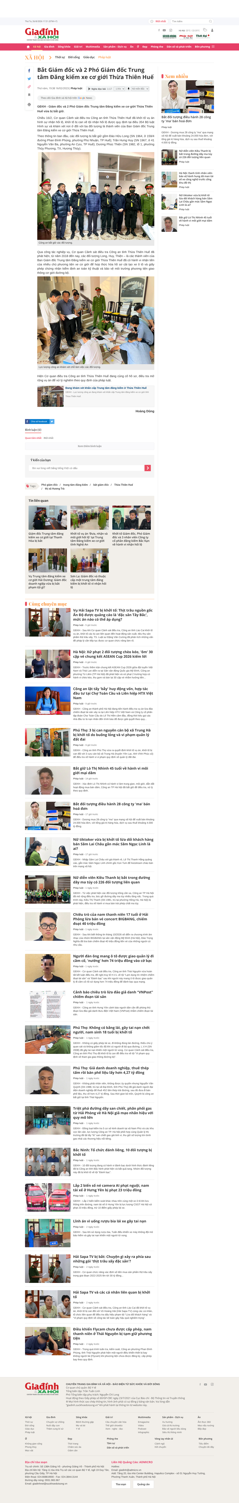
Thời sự (60, 57)
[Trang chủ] (28, 47)
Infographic (143, 1432)
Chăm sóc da (74, 1447)
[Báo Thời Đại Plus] (203, 36)
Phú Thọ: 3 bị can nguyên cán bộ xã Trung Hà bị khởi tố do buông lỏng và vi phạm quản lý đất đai (112, 735)
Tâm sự (111, 1443)
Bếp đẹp (202, 1428)
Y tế (78, 1428)
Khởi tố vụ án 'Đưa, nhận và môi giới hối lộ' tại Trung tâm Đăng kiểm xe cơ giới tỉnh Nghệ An (89, 539)
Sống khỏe (64, 46)
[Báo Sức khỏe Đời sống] (169, 36)
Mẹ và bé (80, 1425)
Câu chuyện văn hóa (116, 1422)
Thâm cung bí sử (55, 1428)
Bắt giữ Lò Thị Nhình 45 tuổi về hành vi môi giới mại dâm (110, 770)
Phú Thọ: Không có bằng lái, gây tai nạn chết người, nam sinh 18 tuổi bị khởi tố (111, 1029)
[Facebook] (159, 30)
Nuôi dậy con (53, 1425)
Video (141, 1425)
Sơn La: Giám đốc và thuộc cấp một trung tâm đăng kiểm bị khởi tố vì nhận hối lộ (88, 581)
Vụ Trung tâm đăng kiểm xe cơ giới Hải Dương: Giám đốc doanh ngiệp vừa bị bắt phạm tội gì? (48, 581)
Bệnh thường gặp (85, 1422)
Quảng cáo (143, 1484)
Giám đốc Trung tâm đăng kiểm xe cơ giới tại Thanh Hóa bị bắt (46, 537)
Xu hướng (167, 1422)
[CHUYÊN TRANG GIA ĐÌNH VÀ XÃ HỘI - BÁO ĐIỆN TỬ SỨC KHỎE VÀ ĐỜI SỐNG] (42, 34)
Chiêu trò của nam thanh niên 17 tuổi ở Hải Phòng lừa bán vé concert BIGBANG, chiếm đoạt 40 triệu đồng (110, 919)
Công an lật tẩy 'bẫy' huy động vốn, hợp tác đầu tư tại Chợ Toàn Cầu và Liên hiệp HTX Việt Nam (113, 693)
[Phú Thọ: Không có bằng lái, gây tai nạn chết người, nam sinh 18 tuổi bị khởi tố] (48, 1039)
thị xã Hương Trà (54, 488)
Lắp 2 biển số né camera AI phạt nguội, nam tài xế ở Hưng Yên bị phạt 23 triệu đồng (111, 1187)
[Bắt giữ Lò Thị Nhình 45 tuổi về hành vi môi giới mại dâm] (48, 780)
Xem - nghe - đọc (114, 1428)
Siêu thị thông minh (172, 1432)
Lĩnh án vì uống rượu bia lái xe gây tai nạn (109, 1221)
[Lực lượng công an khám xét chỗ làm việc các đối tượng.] (95, 320)
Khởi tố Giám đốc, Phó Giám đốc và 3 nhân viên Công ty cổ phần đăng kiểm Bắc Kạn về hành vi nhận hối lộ (131, 539)
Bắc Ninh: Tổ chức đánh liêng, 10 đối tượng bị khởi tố (112, 1152)
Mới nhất (161, 21)
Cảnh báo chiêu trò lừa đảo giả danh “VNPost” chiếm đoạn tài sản (113, 994)
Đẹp (144, 46)
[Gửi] (148, 468)
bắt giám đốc (101, 484)
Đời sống (74, 57)
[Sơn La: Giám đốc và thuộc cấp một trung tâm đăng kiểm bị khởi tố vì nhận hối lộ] (90, 560)
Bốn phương (202, 46)
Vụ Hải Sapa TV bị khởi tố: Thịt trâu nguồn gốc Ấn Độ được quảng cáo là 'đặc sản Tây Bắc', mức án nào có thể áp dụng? (113, 615)
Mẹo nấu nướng (206, 1425)
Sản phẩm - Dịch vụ (115, 46)
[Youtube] (164, 30)
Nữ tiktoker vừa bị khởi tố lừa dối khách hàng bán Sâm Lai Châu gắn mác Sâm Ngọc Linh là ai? (113, 844)
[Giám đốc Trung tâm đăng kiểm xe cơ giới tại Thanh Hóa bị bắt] (48, 518)
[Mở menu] (213, 46)
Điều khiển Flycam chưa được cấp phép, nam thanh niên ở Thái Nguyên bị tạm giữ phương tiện (112, 1334)
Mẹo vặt (29, 1450)
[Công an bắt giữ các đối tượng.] (95, 196)
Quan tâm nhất (33, 438)
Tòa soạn (121, 1484)
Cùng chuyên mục (48, 604)
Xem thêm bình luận (89, 446)
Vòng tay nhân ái (164, 1438)
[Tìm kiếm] (210, 21)
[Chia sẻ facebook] (29, 70)
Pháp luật (104, 57)
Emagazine (143, 1422)
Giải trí (78, 46)
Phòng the (157, 46)
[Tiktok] (171, 30)
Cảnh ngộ (159, 1443)
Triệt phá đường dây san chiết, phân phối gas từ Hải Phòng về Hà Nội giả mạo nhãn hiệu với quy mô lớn (113, 1113)
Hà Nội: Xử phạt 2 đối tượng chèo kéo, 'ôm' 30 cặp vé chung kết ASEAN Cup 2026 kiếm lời (113, 654)
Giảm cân (73, 1450)
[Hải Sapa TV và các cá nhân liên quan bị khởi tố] (48, 1304)
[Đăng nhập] (212, 30)
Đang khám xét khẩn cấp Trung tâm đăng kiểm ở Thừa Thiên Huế (106, 388)
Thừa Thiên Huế (123, 484)
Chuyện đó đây (206, 1447)
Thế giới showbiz (114, 1425)
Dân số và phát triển (179, 46)
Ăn (131, 46)
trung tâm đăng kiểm (75, 484)
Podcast (142, 1428)
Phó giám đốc (49, 484)
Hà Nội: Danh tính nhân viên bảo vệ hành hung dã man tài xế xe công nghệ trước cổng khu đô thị (196, 178)
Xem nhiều (176, 76)
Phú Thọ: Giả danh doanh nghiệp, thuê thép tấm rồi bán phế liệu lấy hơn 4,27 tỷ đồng (111, 1070)
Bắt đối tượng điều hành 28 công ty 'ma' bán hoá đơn (111, 806)
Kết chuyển (160, 1447)
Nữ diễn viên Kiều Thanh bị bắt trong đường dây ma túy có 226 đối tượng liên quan (111, 879)
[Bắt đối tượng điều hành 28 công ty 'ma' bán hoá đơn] (48, 816)
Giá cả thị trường (170, 1425)
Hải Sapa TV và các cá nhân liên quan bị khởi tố (111, 1294)
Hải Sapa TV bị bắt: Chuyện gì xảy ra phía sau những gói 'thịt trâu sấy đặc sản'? (112, 1258)
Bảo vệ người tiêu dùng (174, 1428)
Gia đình (49, 46)
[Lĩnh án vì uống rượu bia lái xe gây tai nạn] (48, 1233)
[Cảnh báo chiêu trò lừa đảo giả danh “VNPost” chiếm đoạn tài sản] (48, 1004)
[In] (29, 105)
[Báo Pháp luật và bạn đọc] (186, 37)
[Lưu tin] (29, 95)
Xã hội (37, 46)
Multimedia (93, 46)
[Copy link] (29, 87)
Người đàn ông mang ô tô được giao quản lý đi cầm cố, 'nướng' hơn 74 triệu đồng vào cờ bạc (113, 958)
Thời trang (73, 1443)
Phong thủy (31, 1447)
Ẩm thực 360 (204, 1422)
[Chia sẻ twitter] (29, 79)
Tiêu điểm (204, 1443)
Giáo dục (89, 57)
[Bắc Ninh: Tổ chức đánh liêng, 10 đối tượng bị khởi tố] (48, 1162)
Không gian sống (33, 1443)
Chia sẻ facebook (39, 421)
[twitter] (52, 421)
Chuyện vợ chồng (55, 1422)
